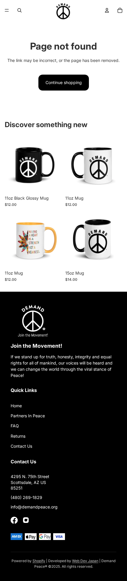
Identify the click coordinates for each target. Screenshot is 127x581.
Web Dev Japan (85, 561)
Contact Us (21, 446)
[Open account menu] (106, 10)
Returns (18, 436)
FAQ (15, 425)
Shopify (38, 561)
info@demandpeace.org (34, 506)
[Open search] (19, 10)
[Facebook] (14, 520)
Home (16, 405)
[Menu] (7, 10)
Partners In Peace (28, 415)
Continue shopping (63, 82)
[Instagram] (26, 520)
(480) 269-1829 (26, 497)
